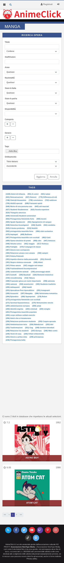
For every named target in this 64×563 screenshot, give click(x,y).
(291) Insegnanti (43, 290)
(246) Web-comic (50, 331)
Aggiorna (40, 177)
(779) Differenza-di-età (48, 197)
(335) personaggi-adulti (40, 272)
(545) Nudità (36, 225)
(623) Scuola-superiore (40, 209)
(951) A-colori (33, 194)
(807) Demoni (31, 197)
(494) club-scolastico (44, 231)
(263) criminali (32, 309)
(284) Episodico (12, 296)
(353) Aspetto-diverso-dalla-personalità (22, 259)
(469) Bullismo (26, 234)
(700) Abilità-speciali (14, 203)
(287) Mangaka (27, 293)
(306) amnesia (49, 281)
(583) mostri (41, 219)
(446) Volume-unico (14, 244)
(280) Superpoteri (28, 296)
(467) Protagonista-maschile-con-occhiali (23, 237)
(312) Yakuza (29, 278)
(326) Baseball (25, 275)
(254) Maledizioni (37, 324)
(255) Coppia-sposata (47, 321)
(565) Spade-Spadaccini (15, 222)
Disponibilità (10, 109)
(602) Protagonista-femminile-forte (20, 219)
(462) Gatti (46, 237)
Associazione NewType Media (23, 547)
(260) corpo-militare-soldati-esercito (20, 315)
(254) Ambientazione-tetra (16, 324)
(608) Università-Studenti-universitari (21, 216)
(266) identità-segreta (15, 309)
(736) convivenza (36, 200)
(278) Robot (42, 296)
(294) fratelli (27, 287)
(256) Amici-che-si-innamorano (18, 318)
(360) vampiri (42, 253)
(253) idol (49, 324)
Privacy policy (32, 559)
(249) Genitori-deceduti (44, 327)
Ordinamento (10, 157)
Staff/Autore (10, 57)
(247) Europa (36, 331)
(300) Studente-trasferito (46, 284)
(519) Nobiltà (32, 228)
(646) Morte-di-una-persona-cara (19, 206)
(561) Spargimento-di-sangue (39, 222)
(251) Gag (29, 327)
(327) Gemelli (11, 275)
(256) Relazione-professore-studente (21, 321)
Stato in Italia (10, 88)
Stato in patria (11, 99)
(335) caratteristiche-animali (17, 272)
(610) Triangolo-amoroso (16, 213)
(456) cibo (37, 241)
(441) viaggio (29, 244)
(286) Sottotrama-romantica (46, 293)
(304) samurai (11, 284)
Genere (8, 133)
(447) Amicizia (49, 241)
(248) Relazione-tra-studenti (17, 331)
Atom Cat (32, 502)
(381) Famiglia (12, 247)
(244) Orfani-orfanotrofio (34, 334)
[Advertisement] (32, 379)
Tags (7, 146)
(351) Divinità (45, 259)
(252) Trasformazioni (14, 327)
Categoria (9, 119)
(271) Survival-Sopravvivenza (18, 303)
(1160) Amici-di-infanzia (15, 194)
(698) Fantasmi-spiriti (33, 203)
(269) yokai (36, 306)
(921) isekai (45, 194)
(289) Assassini (12, 293)
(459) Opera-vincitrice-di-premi (18, 241)
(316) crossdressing (14, 278)
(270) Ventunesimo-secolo (42, 303)
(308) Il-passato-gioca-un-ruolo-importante (23, 281)
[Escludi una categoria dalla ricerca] (13, 124)
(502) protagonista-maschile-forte (20, 231)
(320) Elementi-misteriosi (43, 275)
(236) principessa (36, 337)
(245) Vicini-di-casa (14, 334)
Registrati (48, 4)
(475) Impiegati (12, 234)
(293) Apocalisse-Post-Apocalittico (20, 290)
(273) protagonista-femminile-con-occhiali (23, 300)
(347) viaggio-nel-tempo (33, 265)
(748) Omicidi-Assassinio (16, 200)
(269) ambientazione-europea (18, 306)
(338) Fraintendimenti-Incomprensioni (21, 268)
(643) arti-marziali (42, 206)
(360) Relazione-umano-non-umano (20, 253)
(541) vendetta (49, 225)
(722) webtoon (51, 200)
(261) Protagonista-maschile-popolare (21, 312)
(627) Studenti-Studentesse (17, 209)
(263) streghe (44, 309)
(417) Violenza (42, 244)
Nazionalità (10, 78)
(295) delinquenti (13, 287)
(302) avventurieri (26, 284)
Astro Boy (32, 457)
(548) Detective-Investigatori (17, 225)
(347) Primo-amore (13, 265)
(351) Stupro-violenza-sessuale (19, 262)
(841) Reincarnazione (14, 197)
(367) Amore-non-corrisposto (18, 250)
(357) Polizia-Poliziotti (15, 256)
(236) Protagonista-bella (15, 340)
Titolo (7, 42)
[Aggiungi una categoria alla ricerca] (7, 124)
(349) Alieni (38, 262)
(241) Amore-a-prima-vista (16, 337)
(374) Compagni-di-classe (30, 247)
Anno (7, 67)
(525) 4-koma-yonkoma (15, 228)
